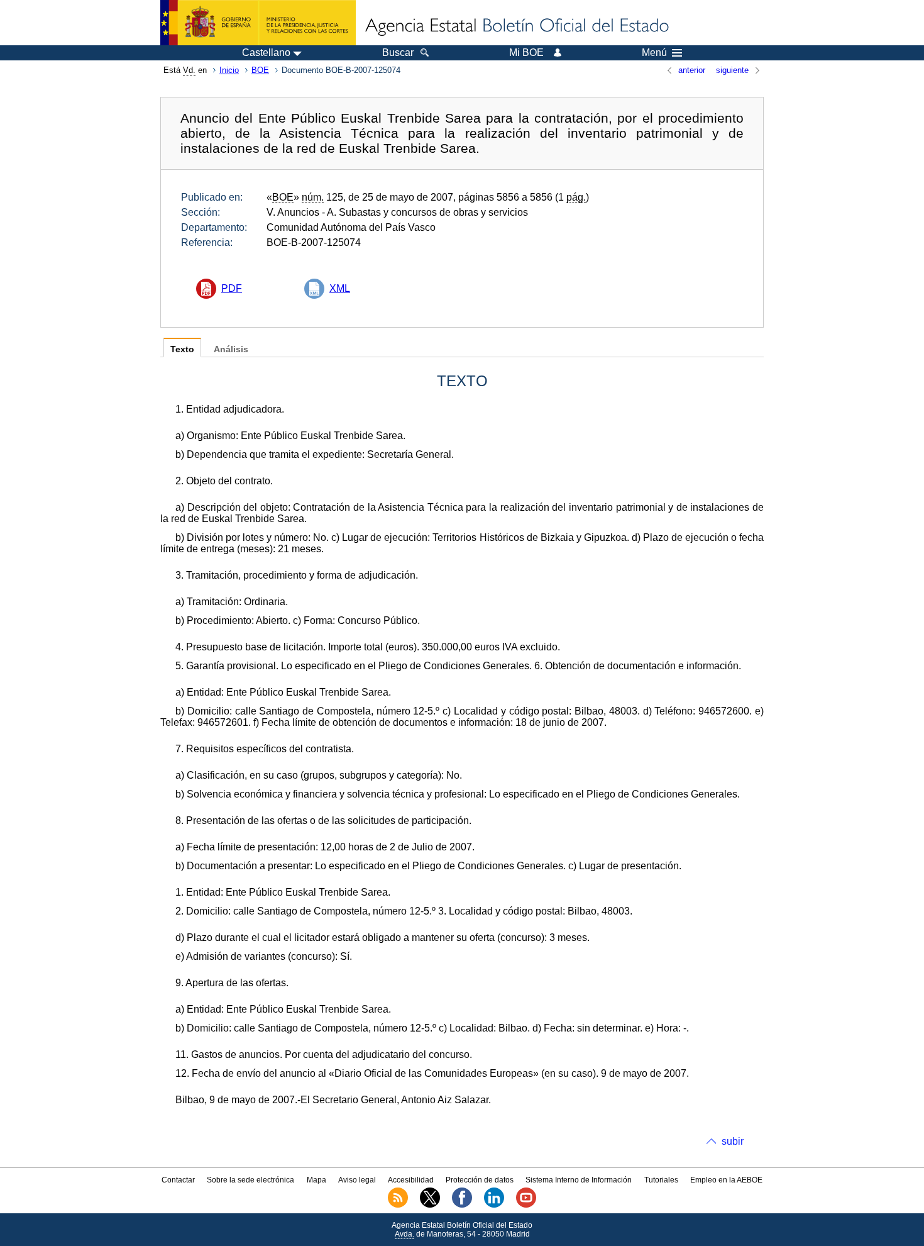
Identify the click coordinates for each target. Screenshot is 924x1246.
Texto (182, 349)
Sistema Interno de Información (578, 1180)
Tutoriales (661, 1180)
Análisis (231, 349)
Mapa (316, 1180)
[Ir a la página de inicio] (516, 26)
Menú (654, 53)
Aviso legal (357, 1180)
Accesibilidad (411, 1180)
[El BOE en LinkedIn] (494, 1205)
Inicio (229, 70)
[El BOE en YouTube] (526, 1205)
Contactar (178, 1180)
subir (733, 1141)
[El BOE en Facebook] (462, 1205)
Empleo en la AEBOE (726, 1180)
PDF (231, 288)
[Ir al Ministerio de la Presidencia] (258, 22)
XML (339, 288)
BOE (260, 70)
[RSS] (398, 1205)
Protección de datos (480, 1180)
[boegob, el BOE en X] (430, 1205)
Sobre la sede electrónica (250, 1180)
